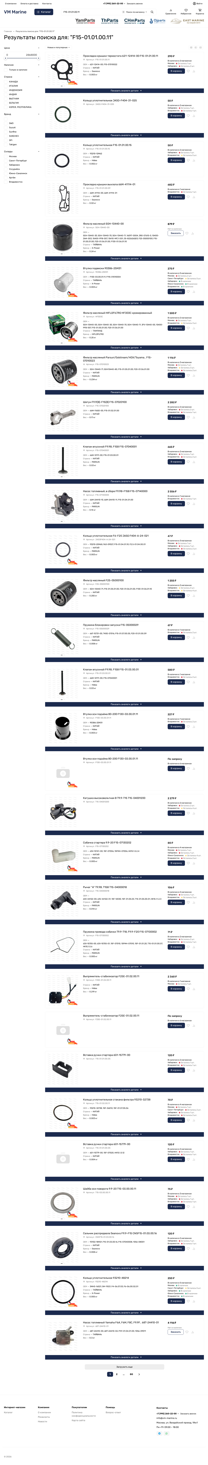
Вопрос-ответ (113, 1412)
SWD (11, 123)
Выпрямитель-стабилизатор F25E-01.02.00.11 (111, 976)
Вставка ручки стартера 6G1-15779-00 (106, 1055)
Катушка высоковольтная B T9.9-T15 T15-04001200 (114, 798)
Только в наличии (18, 69)
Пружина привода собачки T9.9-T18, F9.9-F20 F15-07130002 (120, 931)
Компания (43, 1407)
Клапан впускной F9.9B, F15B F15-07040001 (110, 446)
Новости (42, 1421)
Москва (13, 156)
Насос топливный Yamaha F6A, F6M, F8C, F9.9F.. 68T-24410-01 (121, 1322)
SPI (10, 140)
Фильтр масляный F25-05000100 (103, 580)
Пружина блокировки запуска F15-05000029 (111, 625)
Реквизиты (44, 1417)
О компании (11, 3)
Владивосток (15, 182)
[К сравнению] (193, 71)
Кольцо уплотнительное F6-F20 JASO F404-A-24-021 (116, 535)
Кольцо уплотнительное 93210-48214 (106, 1277)
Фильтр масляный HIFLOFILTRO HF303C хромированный (117, 312)
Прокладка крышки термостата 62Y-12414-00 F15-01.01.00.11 (120, 55)
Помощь (110, 1407)
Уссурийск (14, 169)
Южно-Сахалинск (18, 173)
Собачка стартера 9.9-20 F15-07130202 (107, 842)
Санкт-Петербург (18, 160)
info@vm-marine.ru (166, 1418)
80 (131, 1374)
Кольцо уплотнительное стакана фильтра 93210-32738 (116, 1099)
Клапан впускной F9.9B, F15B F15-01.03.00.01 (111, 669)
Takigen (13, 144)
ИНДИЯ (13, 94)
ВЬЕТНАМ (14, 98)
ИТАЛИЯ (13, 86)
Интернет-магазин (14, 1407)
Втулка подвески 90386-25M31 (102, 268)
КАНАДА (13, 81)
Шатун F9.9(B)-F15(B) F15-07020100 (105, 402)
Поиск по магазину (135, 12)
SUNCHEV (14, 136)
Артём (12, 177)
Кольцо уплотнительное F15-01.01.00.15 (107, 145)
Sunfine (12, 131)
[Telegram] (159, 1433)
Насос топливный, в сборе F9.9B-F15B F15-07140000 (115, 491)
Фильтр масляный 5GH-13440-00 (103, 223)
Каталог (8, 1412)
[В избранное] (188, 71)
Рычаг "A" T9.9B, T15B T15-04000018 (105, 887)
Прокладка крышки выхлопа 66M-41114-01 (109, 184)
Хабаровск (14, 165)
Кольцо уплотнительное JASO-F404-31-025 (110, 100)
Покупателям (79, 1407)
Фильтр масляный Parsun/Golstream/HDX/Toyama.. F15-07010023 (117, 359)
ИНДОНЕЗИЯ (15, 90)
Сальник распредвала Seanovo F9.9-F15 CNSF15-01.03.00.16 (120, 1233)
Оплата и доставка (29, 3)
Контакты (47, 3)
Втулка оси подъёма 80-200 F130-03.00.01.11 (110, 714)
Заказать (176, 233)
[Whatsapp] (167, 1433)
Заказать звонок (135, 3)
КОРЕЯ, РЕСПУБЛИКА (20, 107)
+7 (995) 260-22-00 (113, 3)
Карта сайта (78, 1420)
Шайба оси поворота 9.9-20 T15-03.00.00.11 (109, 1188)
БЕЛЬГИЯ (14, 103)
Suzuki (12, 127)
